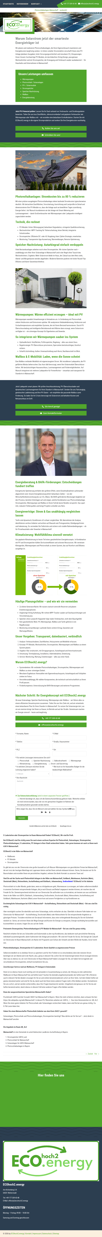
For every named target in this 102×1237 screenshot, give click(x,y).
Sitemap (56, 1233)
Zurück (90, 1054)
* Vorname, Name (22, 733)
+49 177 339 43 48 (12, 1198)
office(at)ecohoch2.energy (18, 1201)
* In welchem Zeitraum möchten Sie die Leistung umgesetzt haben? (29, 768)
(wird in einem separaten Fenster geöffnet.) (44, 796)
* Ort (54, 750)
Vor (95, 1054)
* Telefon (18, 742)
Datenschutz (47, 1233)
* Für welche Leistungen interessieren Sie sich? (32, 757)
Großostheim (68, 881)
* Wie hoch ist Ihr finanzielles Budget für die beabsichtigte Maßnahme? (68, 768)
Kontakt (28, 1233)
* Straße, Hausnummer (60, 742)
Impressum (37, 1233)
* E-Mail (55, 733)
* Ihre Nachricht (21, 778)
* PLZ (17, 750)
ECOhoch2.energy (17, 1233)
